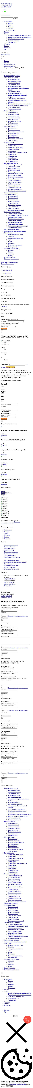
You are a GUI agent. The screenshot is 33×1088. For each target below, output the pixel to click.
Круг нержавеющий (14, 166)
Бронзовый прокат (9, 111)
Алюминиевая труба (14, 83)
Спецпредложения (9, 257)
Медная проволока (13, 149)
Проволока (11, 243)
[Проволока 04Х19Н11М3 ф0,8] (1, 437)
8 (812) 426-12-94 (6, 7)
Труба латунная (12, 140)
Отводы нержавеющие (14, 172)
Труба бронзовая (13, 123)
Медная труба (12, 151)
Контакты (7, 47)
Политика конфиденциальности (10, 523)
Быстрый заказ (10, 367)
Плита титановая (13, 199)
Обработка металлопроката (16, 39)
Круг (9, 240)
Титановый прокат (10, 194)
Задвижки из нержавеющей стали (18, 215)
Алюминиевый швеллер (15, 93)
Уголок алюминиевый (14, 109)
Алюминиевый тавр (14, 91)
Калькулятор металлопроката (9, 262)
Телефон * (4, 321)
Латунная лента (12, 128)
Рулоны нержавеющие (14, 180)
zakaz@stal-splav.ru (6, 3)
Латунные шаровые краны (16, 219)
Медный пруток (12, 161)
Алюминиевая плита (14, 79)
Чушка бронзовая (13, 125)
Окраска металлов (13, 40)
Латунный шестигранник (15, 138)
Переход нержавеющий (15, 222)
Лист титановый (13, 198)
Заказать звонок (5, 15)
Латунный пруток (13, 137)
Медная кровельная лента (15, 144)
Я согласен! (9, 1086)
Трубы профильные (14, 186)
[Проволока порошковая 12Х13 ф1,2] (1, 427)
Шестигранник (12, 247)
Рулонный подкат (13, 179)
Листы (10, 241)
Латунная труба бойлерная (16, 132)
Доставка (7, 44)
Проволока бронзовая (14, 121)
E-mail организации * (7, 629)
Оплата (6, 46)
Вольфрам (11, 250)
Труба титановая (13, 206)
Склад (9, 25)
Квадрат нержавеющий (15, 165)
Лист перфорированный (11, 229)
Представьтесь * (5, 626)
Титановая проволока (14, 205)
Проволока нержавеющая (15, 177)
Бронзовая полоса (13, 112)
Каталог (6, 32)
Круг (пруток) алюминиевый (16, 98)
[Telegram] (4, 10)
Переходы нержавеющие (15, 173)
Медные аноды (12, 156)
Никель (10, 255)
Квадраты (11, 236)
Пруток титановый (13, 201)
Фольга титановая (13, 208)
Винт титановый (13, 196)
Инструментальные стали (15, 234)
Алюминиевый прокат (11, 77)
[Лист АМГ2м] (1, 466)
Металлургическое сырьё (11, 248)
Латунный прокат (9, 126)
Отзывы (10, 28)
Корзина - (7, 1011)
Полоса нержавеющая (14, 175)
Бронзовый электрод (14, 118)
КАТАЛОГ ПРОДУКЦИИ (12, 76)
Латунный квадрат (13, 133)
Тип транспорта (5, 731)
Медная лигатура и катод (15, 147)
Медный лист (12, 158)
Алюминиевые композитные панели (15, 231)
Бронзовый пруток (13, 116)
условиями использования (18, 1084)
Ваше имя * (4, 319)
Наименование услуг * (7, 762)
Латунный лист (12, 135)
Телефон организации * (8, 633)
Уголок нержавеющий (14, 187)
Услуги (6, 34)
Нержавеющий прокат (11, 163)
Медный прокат (9, 142)
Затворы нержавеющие (15, 217)
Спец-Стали (8, 233)
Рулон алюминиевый (14, 107)
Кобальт (10, 252)
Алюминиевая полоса (14, 81)
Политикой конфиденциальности (18, 616)
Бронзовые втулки (13, 114)
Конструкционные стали (15, 238)
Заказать (3, 328)
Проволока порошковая (15, 245)
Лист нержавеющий (14, 170)
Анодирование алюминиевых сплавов (19, 35)
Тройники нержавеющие (15, 224)
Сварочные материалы (14, 182)
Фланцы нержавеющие (15, 189)
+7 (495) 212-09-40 (6, 5)
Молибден (11, 254)
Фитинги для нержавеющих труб (18, 226)
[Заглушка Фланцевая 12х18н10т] (1, 446)
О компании (8, 21)
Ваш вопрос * (5, 636)
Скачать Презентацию (7, 264)
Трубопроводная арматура (12, 212)
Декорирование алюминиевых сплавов (19, 37)
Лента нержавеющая (14, 168)
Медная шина (12, 154)
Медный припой (13, 159)
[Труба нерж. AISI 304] (1, 476)
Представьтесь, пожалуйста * (9, 724)
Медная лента (12, 145)
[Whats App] (5, 11)
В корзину (4, 435)
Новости (10, 23)
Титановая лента (13, 203)
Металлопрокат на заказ (11, 259)
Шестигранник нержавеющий (17, 191)
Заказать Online (5, 54)
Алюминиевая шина (14, 84)
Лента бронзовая (13, 119)
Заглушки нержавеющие (15, 213)
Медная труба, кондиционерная (17, 152)
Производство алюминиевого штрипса (19, 104)
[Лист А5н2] (1, 456)
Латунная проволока (14, 130)
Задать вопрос (5, 517)
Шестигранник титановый (16, 210)
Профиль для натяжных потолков (18, 105)
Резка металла (12, 42)
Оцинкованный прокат (11, 193)
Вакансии (11, 27)
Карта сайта (7, 586)
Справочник (11, 30)
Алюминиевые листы (14, 86)
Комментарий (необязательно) (10, 323)
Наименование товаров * (8, 677)
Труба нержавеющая (14, 184)
